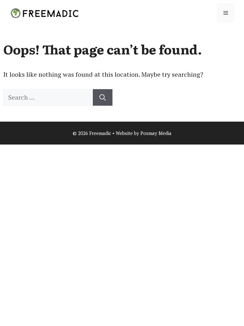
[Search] (102, 97)
